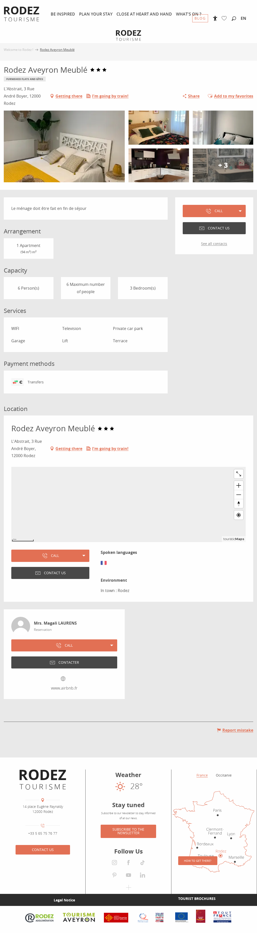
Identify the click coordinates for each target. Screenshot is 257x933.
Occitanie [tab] (224, 775)
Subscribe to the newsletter (128, 831)
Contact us (43, 849)
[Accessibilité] (215, 18)
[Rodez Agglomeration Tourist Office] (43, 780)
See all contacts (214, 243)
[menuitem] (63, 14)
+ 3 (223, 165)
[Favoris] (225, 18)
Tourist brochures (197, 898)
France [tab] (202, 775)
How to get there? (197, 861)
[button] (234, 19)
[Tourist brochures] (170, 898)
